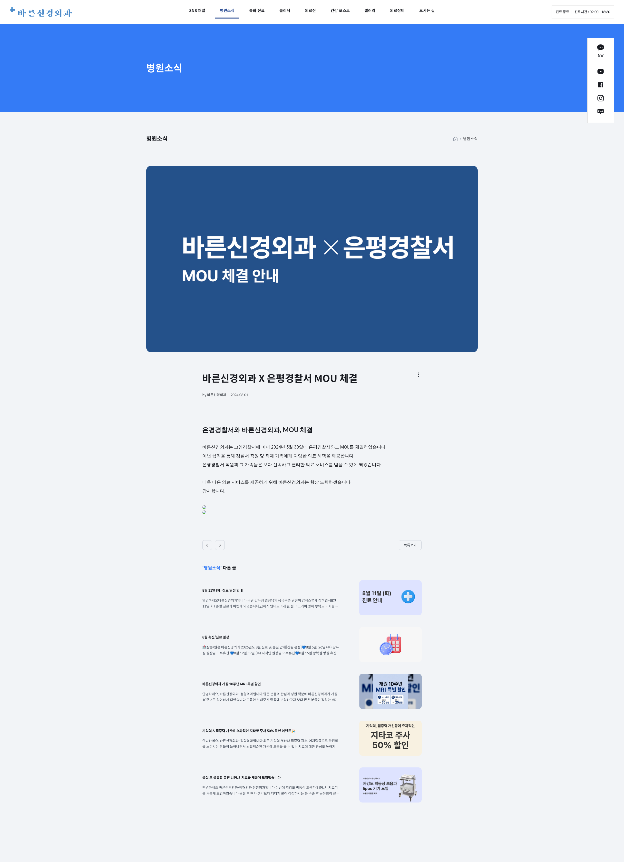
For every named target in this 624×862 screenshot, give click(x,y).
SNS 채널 (197, 10)
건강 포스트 (340, 10)
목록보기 (410, 545)
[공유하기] (419, 375)
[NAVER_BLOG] (600, 112)
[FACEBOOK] (600, 85)
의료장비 (397, 10)
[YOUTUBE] (600, 72)
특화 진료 (257, 10)
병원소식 (227, 10)
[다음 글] (220, 545)
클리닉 (284, 10)
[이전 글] (207, 545)
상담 (600, 55)
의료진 (310, 10)
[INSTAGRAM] (600, 99)
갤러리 (369, 10)
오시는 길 (427, 10)
